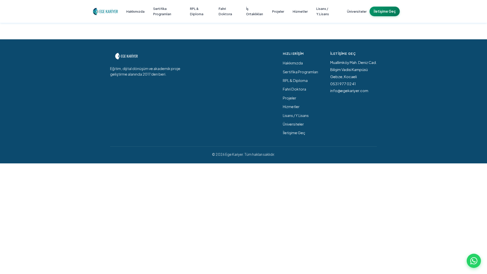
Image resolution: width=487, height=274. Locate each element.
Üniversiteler (357, 11)
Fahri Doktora (225, 11)
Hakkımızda (135, 11)
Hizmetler (300, 11)
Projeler (278, 11)
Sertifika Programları (162, 11)
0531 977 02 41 (343, 83)
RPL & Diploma (196, 11)
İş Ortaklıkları (254, 11)
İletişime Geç (385, 11)
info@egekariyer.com (349, 90)
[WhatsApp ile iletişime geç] (474, 261)
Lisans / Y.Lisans (322, 11)
